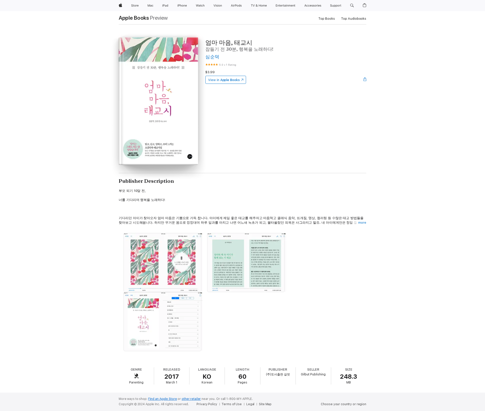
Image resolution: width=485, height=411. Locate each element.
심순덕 (212, 56)
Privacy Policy (207, 404)
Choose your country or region (343, 404)
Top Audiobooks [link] (353, 18)
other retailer (191, 399)
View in (224, 80)
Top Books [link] (326, 18)
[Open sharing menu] (365, 79)
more (362, 222)
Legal (250, 404)
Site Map (265, 404)
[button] (352, 5)
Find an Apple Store (162, 399)
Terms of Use (232, 404)
